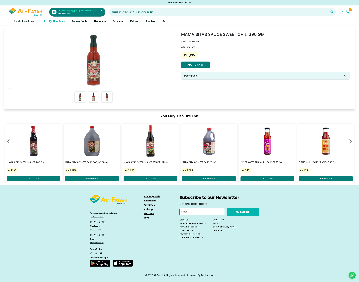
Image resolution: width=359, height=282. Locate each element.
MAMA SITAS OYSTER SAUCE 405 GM (25, 162)
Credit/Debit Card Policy (191, 237)
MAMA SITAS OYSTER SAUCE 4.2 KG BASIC (86, 162)
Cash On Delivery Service (225, 227)
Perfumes (149, 205)
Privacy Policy (186, 230)
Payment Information (190, 234)
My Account (218, 220)
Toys (146, 217)
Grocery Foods (152, 196)
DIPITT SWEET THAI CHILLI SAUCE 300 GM (262, 162)
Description (190, 75)
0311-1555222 (95, 230)
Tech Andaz (207, 275)
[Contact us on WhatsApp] (352, 275)
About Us (184, 220)
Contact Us (218, 230)
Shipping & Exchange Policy (193, 223)
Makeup (148, 209)
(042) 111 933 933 (96, 217)
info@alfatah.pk (96, 242)
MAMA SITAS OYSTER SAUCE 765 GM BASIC (146, 162)
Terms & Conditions (189, 227)
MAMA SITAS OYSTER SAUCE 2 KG (199, 162)
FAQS (215, 223)
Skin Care (149, 213)
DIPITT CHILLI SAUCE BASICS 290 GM (317, 162)
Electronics (150, 200)
